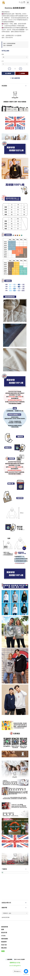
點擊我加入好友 (15, 963)
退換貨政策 (4, 927)
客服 (3, 951)
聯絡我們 (4, 942)
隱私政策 (4, 948)
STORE (3, 936)
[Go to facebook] (26, 971)
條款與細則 (4, 939)
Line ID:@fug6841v (15, 965)
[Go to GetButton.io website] (26, 974)
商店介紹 (4, 945)
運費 (2, 929)
